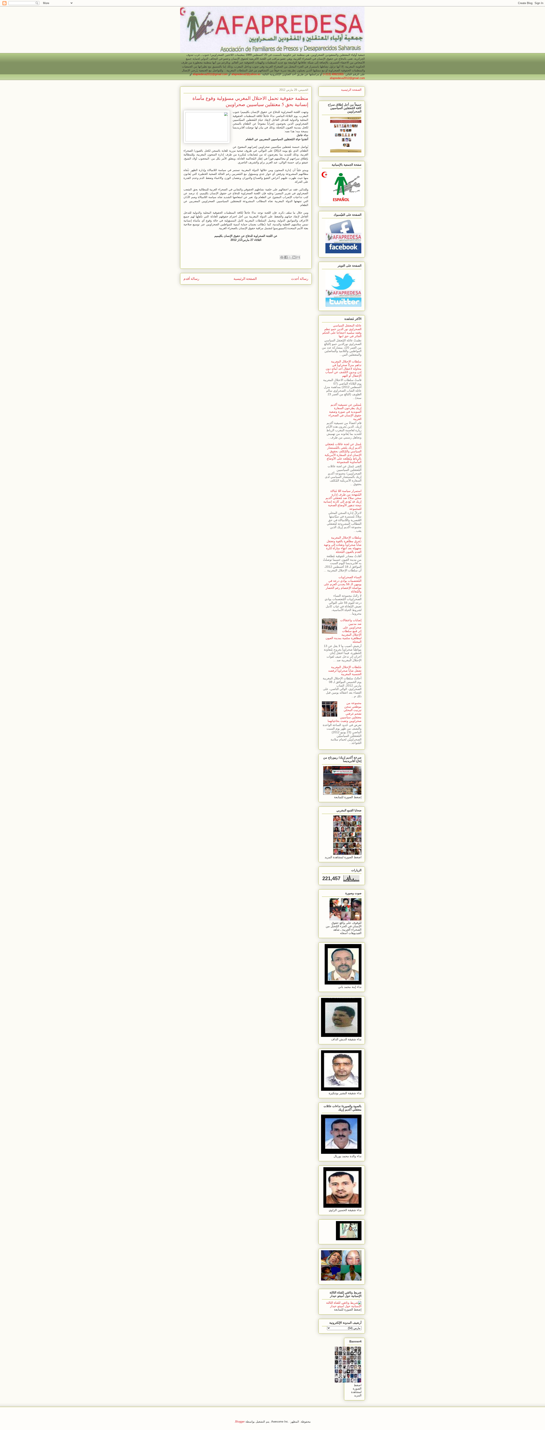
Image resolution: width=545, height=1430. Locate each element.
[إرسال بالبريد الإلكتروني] (298, 257)
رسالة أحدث (299, 278)
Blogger (240, 1421)
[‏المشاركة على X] (290, 257)
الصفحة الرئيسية (245, 278)
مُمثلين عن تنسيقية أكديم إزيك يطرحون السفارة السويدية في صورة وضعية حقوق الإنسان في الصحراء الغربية (344, 412)
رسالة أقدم (191, 278)
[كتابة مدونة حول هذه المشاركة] (294, 257)
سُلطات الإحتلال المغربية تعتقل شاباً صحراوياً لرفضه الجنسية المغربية (344, 670)
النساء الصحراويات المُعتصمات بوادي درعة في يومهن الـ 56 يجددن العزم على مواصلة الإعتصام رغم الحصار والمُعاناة (342, 584)
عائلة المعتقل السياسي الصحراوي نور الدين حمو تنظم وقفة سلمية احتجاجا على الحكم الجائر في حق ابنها (341, 331)
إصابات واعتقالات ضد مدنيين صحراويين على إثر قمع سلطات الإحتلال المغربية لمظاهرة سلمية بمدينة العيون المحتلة (343, 630)
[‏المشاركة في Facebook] (286, 257)
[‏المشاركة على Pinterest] (282, 257)
